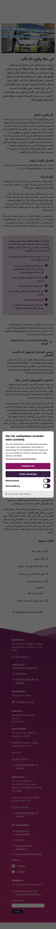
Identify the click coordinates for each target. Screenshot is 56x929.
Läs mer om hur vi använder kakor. (21, 458)
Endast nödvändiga (28, 474)
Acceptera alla (28, 466)
